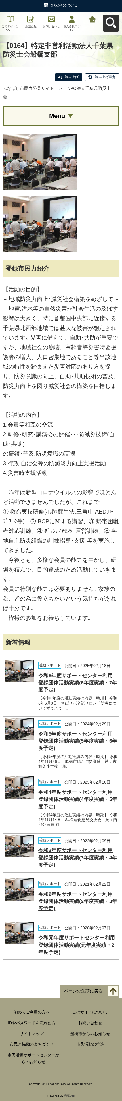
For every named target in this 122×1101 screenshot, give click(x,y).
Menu (57, 115)
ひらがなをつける (64, 5)
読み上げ (72, 77)
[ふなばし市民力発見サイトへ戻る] (92, 19)
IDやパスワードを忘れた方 (32, 1023)
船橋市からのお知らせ (90, 1033)
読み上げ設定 (105, 77)
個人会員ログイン (71, 28)
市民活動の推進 (90, 1044)
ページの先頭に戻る (83, 990)
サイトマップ (32, 1033)
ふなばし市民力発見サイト (28, 88)
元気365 (69, 1095)
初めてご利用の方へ (32, 1012)
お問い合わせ (51, 26)
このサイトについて (10, 28)
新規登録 (31, 26)
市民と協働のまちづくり (32, 1044)
